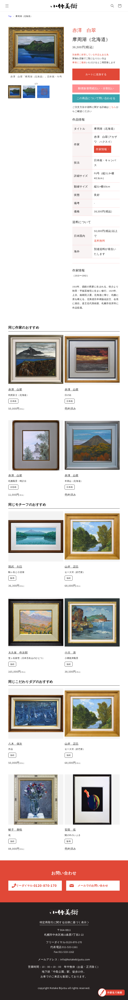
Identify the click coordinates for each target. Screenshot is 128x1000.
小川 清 (70, 652)
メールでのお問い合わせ (93, 885)
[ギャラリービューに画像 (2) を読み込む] (29, 91)
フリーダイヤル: (35, 885)
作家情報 (101, 149)
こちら (112, 107)
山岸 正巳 (71, 566)
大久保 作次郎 (18, 652)
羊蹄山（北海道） (74, 481)
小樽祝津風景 (71, 658)
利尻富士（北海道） (18, 395)
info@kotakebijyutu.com (75, 959)
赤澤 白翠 (84, 30)
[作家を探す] (111, 992)
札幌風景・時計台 (17, 481)
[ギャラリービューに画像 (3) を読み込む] (43, 91)
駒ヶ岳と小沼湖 (16, 572)
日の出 (68, 395)
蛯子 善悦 (15, 829)
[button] (7, 6)
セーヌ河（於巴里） (75, 572)
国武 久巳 (15, 566)
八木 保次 (15, 743)
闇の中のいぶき (72, 835)
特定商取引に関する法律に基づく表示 (63, 922)
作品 (10, 749)
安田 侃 (70, 829)
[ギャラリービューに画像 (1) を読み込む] (14, 91)
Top (10, 16)
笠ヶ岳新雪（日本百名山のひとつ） (26, 658)
